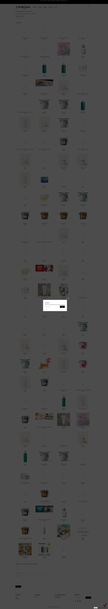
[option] (99, 607)
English (95, 607)
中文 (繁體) (100, 607)
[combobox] (95, 607)
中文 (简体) (104, 607)
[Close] (68, 298)
